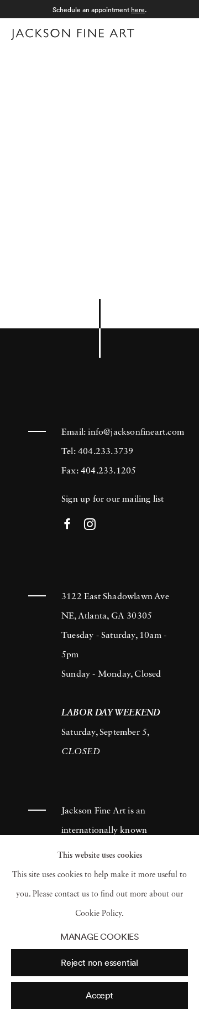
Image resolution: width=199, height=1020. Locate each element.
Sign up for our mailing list (112, 499)
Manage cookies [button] (99, 936)
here (138, 9)
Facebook (67, 524)
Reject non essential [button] (99, 962)
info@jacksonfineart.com (136, 432)
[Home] (72, 34)
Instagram (90, 524)
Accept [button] (99, 995)
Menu (177, 32)
